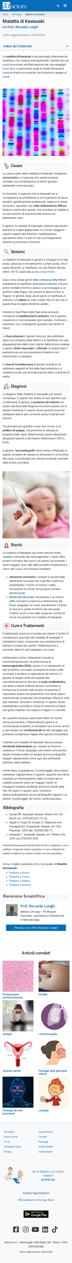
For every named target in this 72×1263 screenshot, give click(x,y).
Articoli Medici (46, 1146)
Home (5, 14)
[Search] (58, 5)
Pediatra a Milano (19, 880)
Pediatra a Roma (19, 872)
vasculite (9, 68)
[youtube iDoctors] (35, 1229)
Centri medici (45, 1151)
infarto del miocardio (21, 597)
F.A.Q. (7, 1141)
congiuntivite (47, 271)
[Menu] (65, 5)
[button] (36, 46)
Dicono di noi (10, 1136)
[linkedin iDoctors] (45, 1229)
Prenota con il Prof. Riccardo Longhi (36, 927)
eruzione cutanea (46, 283)
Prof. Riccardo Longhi (23, 27)
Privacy (8, 1151)
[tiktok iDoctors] (55, 1229)
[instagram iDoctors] (25, 1229)
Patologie (16, 14)
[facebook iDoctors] (16, 1229)
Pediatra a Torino (19, 876)
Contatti (43, 1136)
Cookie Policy (46, 1131)
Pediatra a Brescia (20, 884)
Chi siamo (9, 1131)
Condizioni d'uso (12, 1146)
